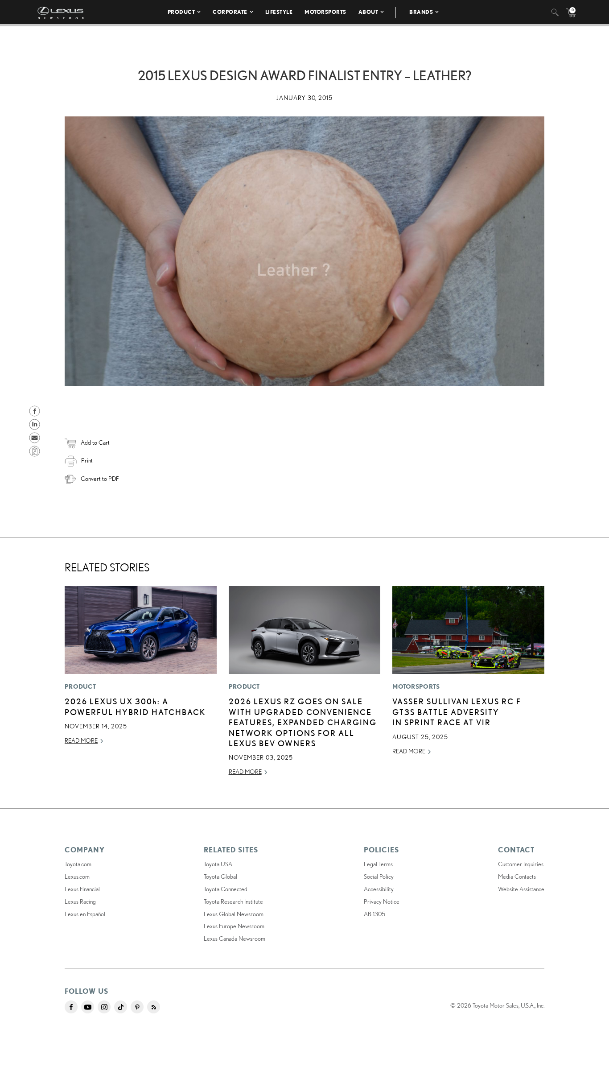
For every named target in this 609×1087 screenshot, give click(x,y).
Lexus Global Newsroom (233, 914)
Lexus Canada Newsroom (234, 938)
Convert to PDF (100, 478)
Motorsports (325, 12)
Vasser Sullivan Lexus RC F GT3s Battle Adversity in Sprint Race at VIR (456, 712)
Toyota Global (220, 876)
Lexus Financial (82, 889)
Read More (81, 740)
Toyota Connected (225, 889)
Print (87, 460)
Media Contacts (517, 876)
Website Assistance (521, 889)
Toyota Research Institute (233, 901)
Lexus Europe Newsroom (234, 926)
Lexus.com (77, 876)
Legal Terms (378, 864)
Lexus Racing (80, 901)
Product (181, 12)
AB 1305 (374, 914)
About (368, 12)
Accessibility (379, 889)
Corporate (230, 12)
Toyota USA (218, 864)
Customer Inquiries (520, 864)
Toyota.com (78, 864)
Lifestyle (279, 12)
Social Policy (379, 876)
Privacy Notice (381, 901)
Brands (421, 12)
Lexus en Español (85, 914)
